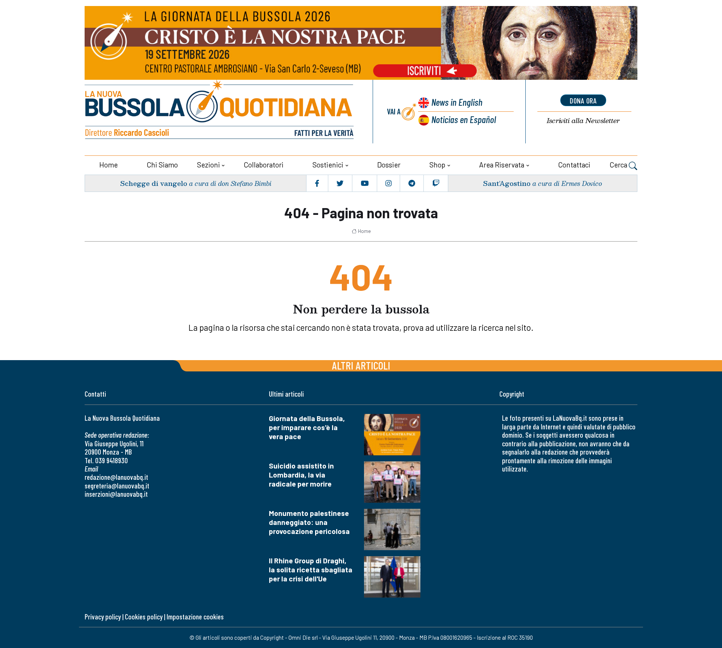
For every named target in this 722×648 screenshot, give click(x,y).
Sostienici (327, 164)
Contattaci (574, 164)
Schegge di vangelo (153, 183)
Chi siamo (162, 164)
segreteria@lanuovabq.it (117, 485)
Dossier (388, 164)
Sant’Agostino (507, 183)
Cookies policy (143, 616)
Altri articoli (361, 365)
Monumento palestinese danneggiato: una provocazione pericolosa (309, 522)
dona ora (583, 100)
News (456, 102)
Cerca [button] (619, 164)
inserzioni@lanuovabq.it (116, 494)
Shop (437, 164)
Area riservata (501, 164)
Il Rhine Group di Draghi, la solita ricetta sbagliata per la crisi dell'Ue (310, 569)
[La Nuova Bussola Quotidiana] (220, 111)
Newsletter (583, 121)
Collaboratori (264, 164)
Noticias (463, 119)
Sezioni (208, 164)
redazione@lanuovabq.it (116, 477)
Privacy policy (103, 616)
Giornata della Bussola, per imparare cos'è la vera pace (307, 427)
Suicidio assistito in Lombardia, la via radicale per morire (301, 474)
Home (108, 164)
